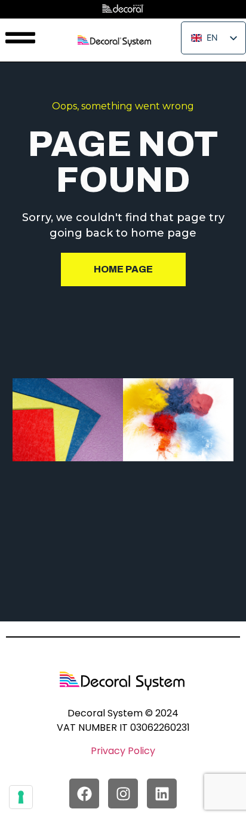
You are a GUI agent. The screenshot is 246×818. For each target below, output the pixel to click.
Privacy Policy (123, 751)
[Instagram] (123, 793)
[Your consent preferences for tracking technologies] (21, 797)
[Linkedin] (162, 793)
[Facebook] (84, 793)
